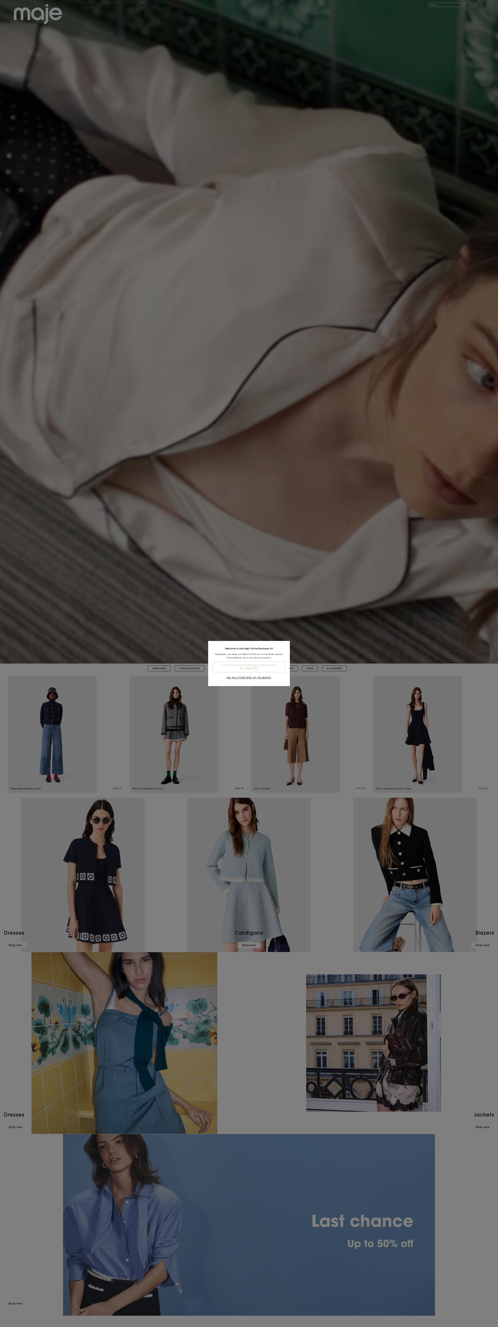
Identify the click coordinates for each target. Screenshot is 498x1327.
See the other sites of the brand (249, 677)
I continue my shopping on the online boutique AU (249, 667)
